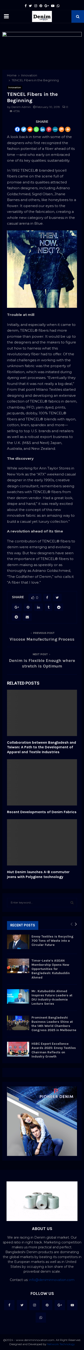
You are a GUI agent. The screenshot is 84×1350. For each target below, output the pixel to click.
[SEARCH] (72, 902)
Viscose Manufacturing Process (42, 639)
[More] (67, 129)
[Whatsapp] (36, 129)
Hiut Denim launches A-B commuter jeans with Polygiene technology (38, 874)
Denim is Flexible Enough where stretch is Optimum (42, 663)
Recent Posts (22, 925)
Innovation (14, 87)
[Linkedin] (42, 129)
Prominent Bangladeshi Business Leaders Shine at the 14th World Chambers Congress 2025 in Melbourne (54, 1024)
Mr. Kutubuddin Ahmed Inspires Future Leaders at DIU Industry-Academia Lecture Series (52, 997)
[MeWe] (55, 129)
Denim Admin (21, 107)
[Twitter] (23, 129)
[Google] (60, 1305)
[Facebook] (17, 129)
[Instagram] (34, 1305)
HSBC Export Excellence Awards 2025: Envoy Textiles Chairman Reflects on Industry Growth (54, 1050)
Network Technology (61, 1344)
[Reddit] (30, 129)
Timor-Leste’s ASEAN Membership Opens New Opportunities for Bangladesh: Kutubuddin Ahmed (51, 969)
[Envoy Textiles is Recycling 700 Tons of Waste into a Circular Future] (18, 942)
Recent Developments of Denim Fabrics (42, 812)
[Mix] (61, 129)
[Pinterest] (49, 129)
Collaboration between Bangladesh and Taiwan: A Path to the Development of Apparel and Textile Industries (41, 747)
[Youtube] (72, 1305)
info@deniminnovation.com (51, 1280)
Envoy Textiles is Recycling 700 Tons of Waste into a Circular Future (53, 941)
